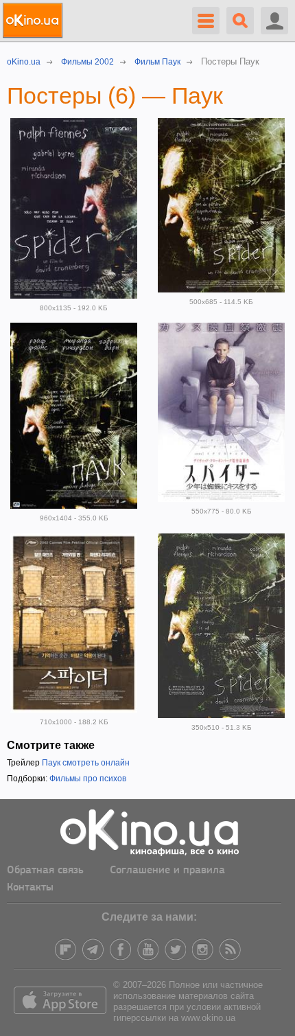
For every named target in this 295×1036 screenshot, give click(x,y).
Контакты (30, 887)
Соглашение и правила (167, 870)
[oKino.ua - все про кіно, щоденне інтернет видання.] (34, 20)
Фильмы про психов (87, 778)
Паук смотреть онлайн (86, 763)
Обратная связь (45, 870)
